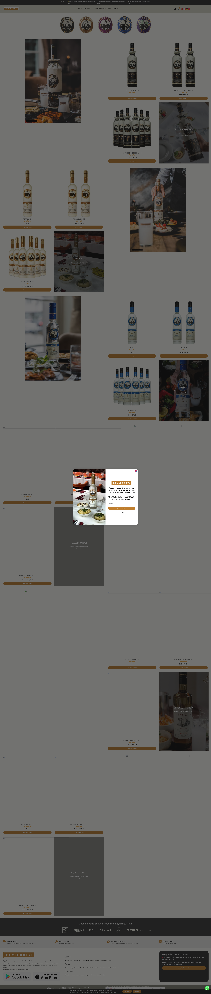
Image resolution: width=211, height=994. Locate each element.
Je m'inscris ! (121, 508)
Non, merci (121, 512)
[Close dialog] (136, 471)
